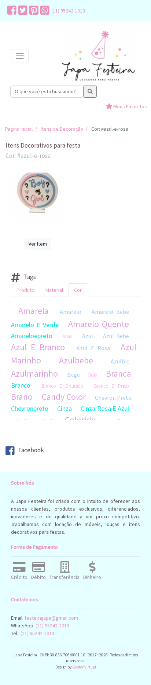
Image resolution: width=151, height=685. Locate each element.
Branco (20, 385)
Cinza (64, 408)
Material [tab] (54, 290)
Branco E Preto (111, 386)
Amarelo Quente (98, 324)
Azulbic (120, 361)
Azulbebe (76, 360)
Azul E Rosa (93, 348)
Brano (22, 396)
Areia (68, 336)
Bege (73, 374)
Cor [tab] (78, 290)
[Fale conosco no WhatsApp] (43, 10)
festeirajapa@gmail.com (51, 618)
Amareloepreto (31, 335)
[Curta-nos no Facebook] (10, 10)
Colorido (80, 419)
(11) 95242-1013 (68, 10)
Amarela (33, 310)
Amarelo (70, 311)
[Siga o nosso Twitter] (21, 10)
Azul (87, 336)
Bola (92, 375)
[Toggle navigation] (20, 56)
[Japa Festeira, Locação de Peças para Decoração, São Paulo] (98, 56)
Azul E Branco (38, 347)
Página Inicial (19, 129)
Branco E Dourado (63, 386)
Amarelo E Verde (35, 324)
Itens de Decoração (62, 129)
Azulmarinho (34, 373)
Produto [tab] (25, 290)
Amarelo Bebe (110, 311)
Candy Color (64, 396)
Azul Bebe (116, 336)
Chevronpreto (29, 408)
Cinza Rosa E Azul (105, 408)
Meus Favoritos (129, 106)
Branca (118, 373)
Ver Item (38, 243)
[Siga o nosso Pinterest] (32, 10)
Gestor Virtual (84, 667)
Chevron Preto (113, 397)
